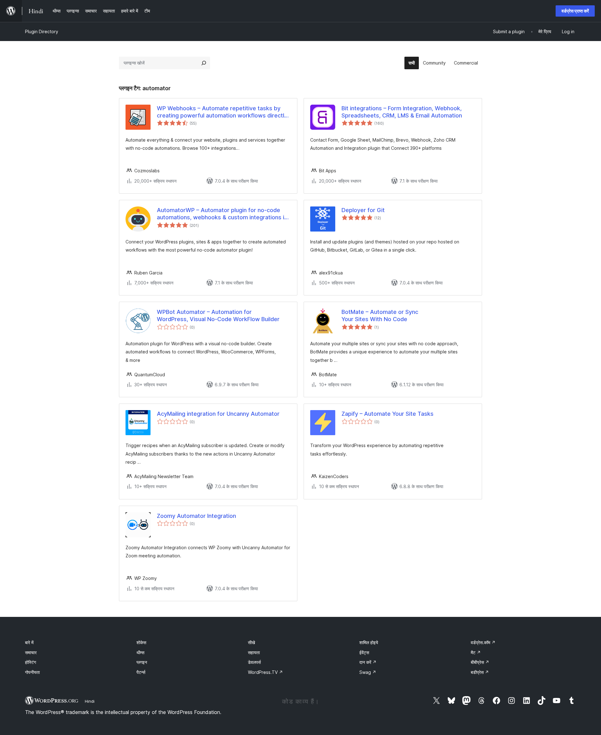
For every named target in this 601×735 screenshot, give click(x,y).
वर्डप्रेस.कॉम (483, 642)
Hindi (90, 701)
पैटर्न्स (140, 672)
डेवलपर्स (254, 662)
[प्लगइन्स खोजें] (204, 63)
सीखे (251, 642)
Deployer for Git (363, 210)
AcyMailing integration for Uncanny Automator (218, 413)
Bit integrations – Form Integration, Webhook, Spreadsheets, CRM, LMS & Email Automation (402, 112)
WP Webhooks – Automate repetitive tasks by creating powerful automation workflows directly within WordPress (222, 112)
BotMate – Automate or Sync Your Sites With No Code (380, 315)
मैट (476, 652)
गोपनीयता (32, 672)
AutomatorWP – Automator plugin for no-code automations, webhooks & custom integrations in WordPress (222, 214)
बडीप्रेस (480, 672)
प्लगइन (141, 662)
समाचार (31, 652)
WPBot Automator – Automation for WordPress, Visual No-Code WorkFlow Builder (218, 315)
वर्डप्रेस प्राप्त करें (575, 10)
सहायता (254, 652)
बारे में (29, 642)
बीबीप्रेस (480, 662)
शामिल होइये (368, 642)
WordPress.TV (265, 672)
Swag (367, 672)
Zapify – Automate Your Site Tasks (388, 413)
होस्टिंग (30, 662)
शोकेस (141, 642)
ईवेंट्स (364, 652)
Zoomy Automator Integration (196, 516)
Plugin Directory (41, 31)
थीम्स (140, 652)
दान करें (368, 662)
